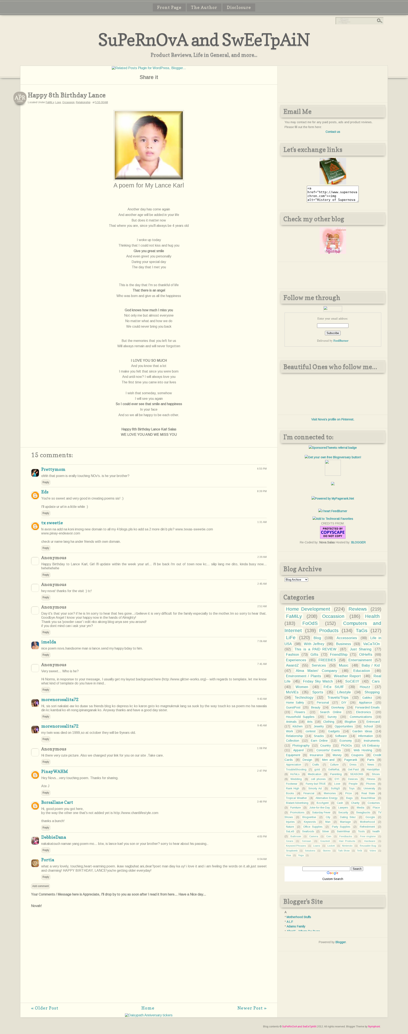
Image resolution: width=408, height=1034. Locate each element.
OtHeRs (365, 655)
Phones (370, 783)
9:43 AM (262, 698)
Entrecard (373, 721)
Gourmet (325, 841)
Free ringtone (368, 836)
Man (327, 821)
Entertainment (360, 660)
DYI (337, 779)
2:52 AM (262, 606)
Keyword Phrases (296, 845)
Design (307, 759)
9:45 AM (262, 725)
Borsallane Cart (57, 802)
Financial (308, 793)
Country (325, 745)
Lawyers (343, 807)
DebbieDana (53, 837)
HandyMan (373, 769)
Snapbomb (292, 850)
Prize (348, 793)
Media (360, 807)
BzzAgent (323, 802)
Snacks (319, 736)
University (369, 788)
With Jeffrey (314, 644)
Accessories (347, 638)
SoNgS (335, 788)
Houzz (365, 687)
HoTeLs (294, 774)
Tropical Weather (296, 798)
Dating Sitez (348, 817)
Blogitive (350, 721)
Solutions (310, 850)
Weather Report (347, 676)
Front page (169, 7)
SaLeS (290, 831)
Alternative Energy (327, 798)
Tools (361, 831)
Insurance (316, 755)
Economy (346, 740)
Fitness (371, 779)
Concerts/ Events (328, 750)
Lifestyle (344, 692)
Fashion (292, 655)
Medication (314, 774)
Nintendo (347, 845)
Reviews (357, 609)
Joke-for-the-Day (319, 807)
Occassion (68, 102)
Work (289, 731)
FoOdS (310, 623)
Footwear (291, 783)
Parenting (336, 774)
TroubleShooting (296, 769)
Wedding (296, 779)
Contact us (333, 131)
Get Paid (353, 769)
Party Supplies (341, 826)
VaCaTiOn (371, 644)
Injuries (290, 821)
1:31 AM (262, 522)
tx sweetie (52, 522)
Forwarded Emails (367, 707)
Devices (353, 779)
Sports (317, 692)
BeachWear (368, 798)
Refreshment (367, 826)
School (368, 726)
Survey (332, 716)
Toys (351, 788)
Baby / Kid (371, 665)
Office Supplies (312, 826)
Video (373, 850)
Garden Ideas (362, 731)
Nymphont (374, 1026)
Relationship (83, 102)
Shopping (372, 692)
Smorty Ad (315, 788)
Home (147, 1008)
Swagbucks (363, 812)
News (370, 764)
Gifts (314, 655)
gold (317, 769)
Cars (376, 681)
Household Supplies (300, 716)
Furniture (295, 807)
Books (290, 793)
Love (58, 102)
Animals (291, 721)
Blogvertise (309, 817)
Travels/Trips (337, 698)
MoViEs (292, 692)
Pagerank (350, 759)
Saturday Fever (321, 812)
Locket (331, 845)
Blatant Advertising (297, 802)
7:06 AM (262, 641)
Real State (368, 793)
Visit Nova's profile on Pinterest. (332, 419)
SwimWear (343, 831)
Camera (313, 836)
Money (337, 755)
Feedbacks (345, 836)
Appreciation (293, 764)
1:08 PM (262, 748)
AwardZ (292, 665)
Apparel (298, 750)
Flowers (300, 712)
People (353, 783)
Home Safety (295, 702)
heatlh (376, 831)
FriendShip (338, 655)
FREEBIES (327, 660)
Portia (47, 859)
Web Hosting (363, 750)
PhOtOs (346, 745)
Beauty (315, 707)
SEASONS (356, 774)
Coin (328, 836)
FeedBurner (340, 340)
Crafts (315, 764)
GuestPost (293, 707)
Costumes (374, 802)
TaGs (361, 630)
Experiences (296, 660)
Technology (304, 698)
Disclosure (239, 7)
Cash (340, 802)
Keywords (310, 821)
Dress (353, 764)
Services (319, 665)
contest (311, 731)
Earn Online (319, 740)
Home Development (308, 609)
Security (343, 812)
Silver (325, 831)
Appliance (365, 702)
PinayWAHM (54, 771)
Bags (349, 798)
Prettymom (53, 469)
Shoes (376, 774)
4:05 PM (262, 836)
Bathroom (295, 836)
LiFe (291, 637)
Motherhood (367, 821)
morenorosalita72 (60, 699)
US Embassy (371, 745)
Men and (328, 759)
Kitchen (298, 726)
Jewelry (319, 726)
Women (302, 687)
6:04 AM (262, 859)
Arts (310, 721)
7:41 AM (262, 664)
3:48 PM (262, 801)
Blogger (341, 942)
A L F (290, 921)
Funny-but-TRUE (316, 783)
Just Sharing (360, 649)
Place (376, 807)
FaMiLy (50, 102)
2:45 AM (262, 583)
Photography (301, 745)
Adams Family (296, 926)
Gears (289, 841)
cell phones (318, 779)
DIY (343, 702)
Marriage (345, 821)
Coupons (357, 755)
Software (341, 736)
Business (343, 644)
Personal (323, 702)
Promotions (297, 812)
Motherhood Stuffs (299, 917)
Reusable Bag (368, 845)
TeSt (359, 850)
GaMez (367, 697)
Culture (334, 764)
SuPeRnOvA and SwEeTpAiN (204, 39)
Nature (290, 826)
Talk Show (344, 850)
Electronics (363, 712)
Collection (292, 740)
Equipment (293, 755)
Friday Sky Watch (318, 681)
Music (343, 665)
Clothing (328, 721)
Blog (317, 638)
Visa (288, 855)
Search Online (330, 712)
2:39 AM (262, 557)
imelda (48, 641)
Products (329, 630)
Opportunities (344, 726)
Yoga (301, 855)
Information (365, 736)
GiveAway (337, 707)
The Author (204, 7)
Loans (316, 845)
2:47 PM (262, 770)
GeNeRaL (334, 769)
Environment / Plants (303, 676)
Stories (326, 850)
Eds (44, 491)
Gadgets (334, 731)
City (328, 817)
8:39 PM (262, 491)
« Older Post (44, 1008)
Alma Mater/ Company (316, 671)
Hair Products (347, 841)
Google (370, 817)
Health (372, 616)
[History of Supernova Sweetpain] (333, 183)
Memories (330, 793)
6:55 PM (262, 468)
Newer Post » (252, 1008)
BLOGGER (358, 542)
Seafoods (308, 831)
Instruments (372, 740)
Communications (361, 716)
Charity (355, 802)
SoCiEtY (352, 681)
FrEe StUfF (334, 687)
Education (361, 671)
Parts (370, 759)
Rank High (292, 788)
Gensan (306, 841)
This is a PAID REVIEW (315, 649)
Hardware (369, 841)
